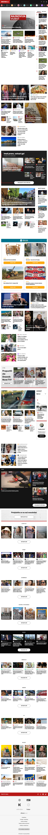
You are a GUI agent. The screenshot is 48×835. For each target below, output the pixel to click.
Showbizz (14, 5)
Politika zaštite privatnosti (24, 823)
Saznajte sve (7, 383)
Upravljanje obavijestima (24, 829)
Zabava (44, 5)
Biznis (39, 5)
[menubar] (44, 2)
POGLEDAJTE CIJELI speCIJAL (24, 182)
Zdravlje (33, 5)
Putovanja (27, 5)
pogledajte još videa (40, 505)
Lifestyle (21, 5)
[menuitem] (44, 1)
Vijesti (4, 5)
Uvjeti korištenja (24, 821)
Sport (9, 5)
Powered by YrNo (43, 404)
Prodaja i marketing (24, 819)
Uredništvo (24, 817)
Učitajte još (24, 541)
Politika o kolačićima (24, 825)
